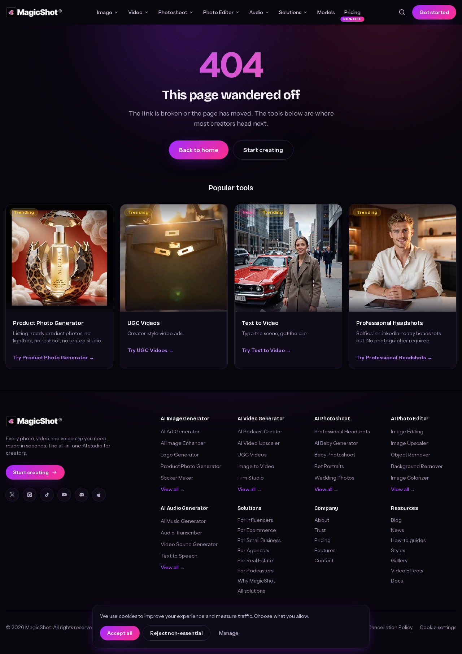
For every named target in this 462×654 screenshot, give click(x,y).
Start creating (263, 149)
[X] (12, 494)
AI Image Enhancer (183, 443)
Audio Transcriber (181, 532)
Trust (320, 530)
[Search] (402, 12)
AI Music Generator (183, 521)
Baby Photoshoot (334, 454)
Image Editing (407, 431)
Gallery (399, 560)
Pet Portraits (329, 466)
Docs (397, 580)
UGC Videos (143, 323)
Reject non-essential (176, 633)
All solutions (251, 591)
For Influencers (255, 520)
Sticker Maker (177, 478)
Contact (324, 560)
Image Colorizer (410, 478)
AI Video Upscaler (258, 443)
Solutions (290, 12)
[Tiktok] (46, 494)
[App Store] (98, 494)
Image (104, 12)
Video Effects (407, 570)
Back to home (198, 149)
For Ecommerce (256, 530)
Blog (396, 520)
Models (326, 12)
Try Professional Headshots (394, 357)
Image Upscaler (409, 443)
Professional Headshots (389, 323)
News (397, 530)
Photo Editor (218, 12)
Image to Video (255, 466)
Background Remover (417, 466)
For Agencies (253, 550)
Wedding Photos (334, 478)
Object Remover (410, 454)
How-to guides (408, 540)
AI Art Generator (180, 431)
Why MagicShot (256, 580)
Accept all (119, 633)
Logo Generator (180, 454)
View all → (173, 489)
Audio (256, 12)
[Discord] (81, 494)
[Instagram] (29, 494)
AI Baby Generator (336, 443)
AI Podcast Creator (259, 431)
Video (135, 12)
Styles (398, 550)
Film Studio (250, 478)
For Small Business (258, 540)
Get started (434, 12)
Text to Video (260, 323)
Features (324, 550)
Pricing (352, 14)
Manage (229, 633)
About (321, 520)
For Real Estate (255, 560)
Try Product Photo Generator (53, 357)
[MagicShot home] (34, 12)
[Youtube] (64, 494)
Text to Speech (179, 556)
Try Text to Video (266, 350)
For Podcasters (255, 570)
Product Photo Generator (48, 323)
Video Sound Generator (189, 544)
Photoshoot (172, 12)
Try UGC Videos (150, 350)
